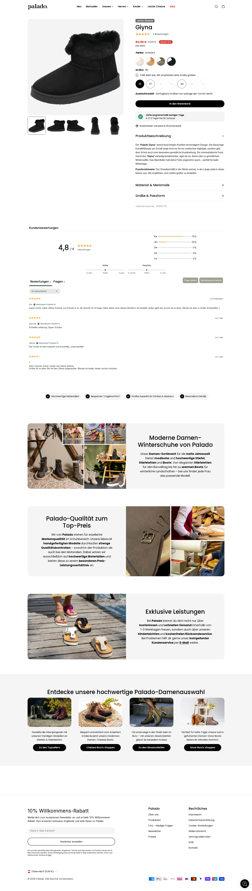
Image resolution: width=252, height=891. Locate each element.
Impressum (195, 814)
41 (194, 85)
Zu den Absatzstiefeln (151, 747)
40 (181, 84)
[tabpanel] (126, 330)
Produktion (154, 820)
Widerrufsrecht (197, 831)
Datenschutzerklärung (201, 820)
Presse (152, 836)
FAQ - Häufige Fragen (160, 825)
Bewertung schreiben (211, 280)
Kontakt (193, 847)
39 (173, 85)
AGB (191, 842)
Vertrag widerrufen (200, 836)
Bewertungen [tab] (40, 281)
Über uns (153, 814)
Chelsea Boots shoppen (100, 747)
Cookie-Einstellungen (201, 825)
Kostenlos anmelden (71, 841)
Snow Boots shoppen (202, 747)
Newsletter (154, 831)
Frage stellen (190, 280)
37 (150, 84)
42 (204, 85)
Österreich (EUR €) (43, 871)
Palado (40, 879)
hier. (49, 855)
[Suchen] (216, 6)
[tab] (59, 282)
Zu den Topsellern (49, 747)
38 (162, 85)
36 (140, 84)
